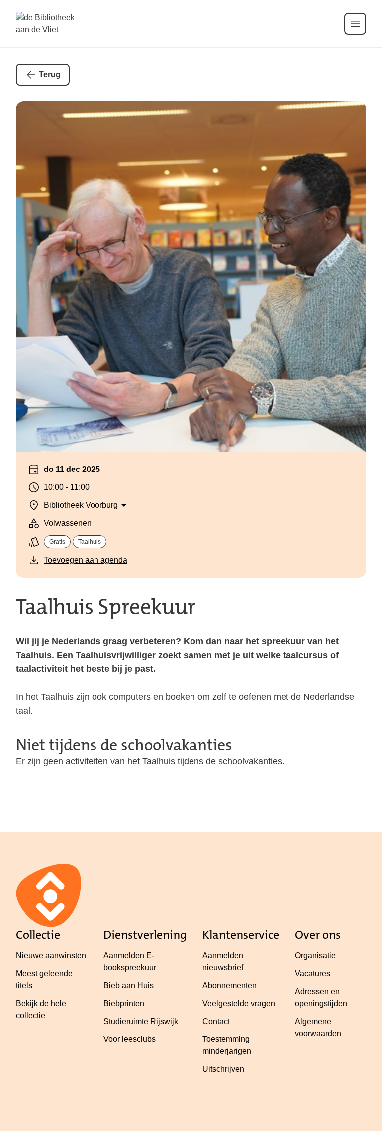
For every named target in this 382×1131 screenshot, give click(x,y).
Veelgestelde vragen (238, 1003)
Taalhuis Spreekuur (106, 607)
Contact (216, 1021)
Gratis (57, 541)
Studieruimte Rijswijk (140, 1021)
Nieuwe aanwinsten (51, 955)
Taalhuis (89, 541)
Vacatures (312, 973)
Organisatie (315, 955)
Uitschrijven (223, 1069)
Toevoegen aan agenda (85, 560)
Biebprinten (123, 1003)
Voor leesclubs (129, 1039)
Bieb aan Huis (128, 985)
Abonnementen (229, 985)
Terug (50, 74)
